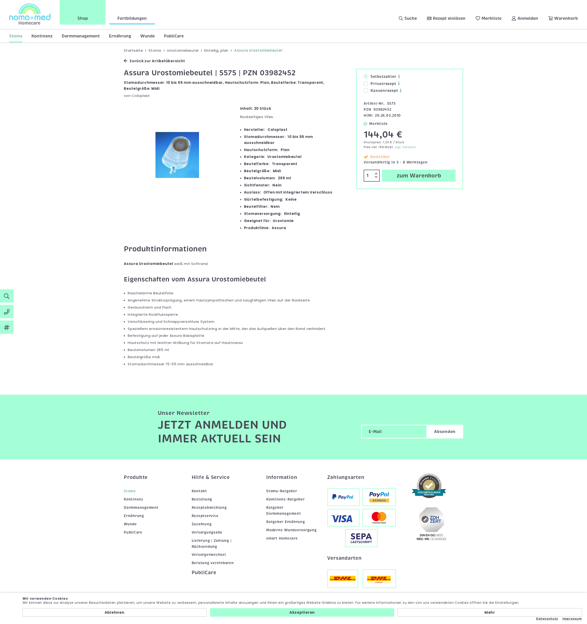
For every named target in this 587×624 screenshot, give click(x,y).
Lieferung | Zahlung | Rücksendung (212, 544)
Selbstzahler (383, 76)
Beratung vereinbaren (213, 563)
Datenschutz (547, 619)
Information (281, 477)
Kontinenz (42, 36)
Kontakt (199, 491)
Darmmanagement (81, 36)
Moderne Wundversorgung (291, 530)
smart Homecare (282, 538)
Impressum (572, 619)
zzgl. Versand (405, 147)
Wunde (147, 36)
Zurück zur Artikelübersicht (157, 61)
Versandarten (344, 558)
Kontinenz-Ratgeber (285, 499)
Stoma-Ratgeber (281, 491)
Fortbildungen (132, 18)
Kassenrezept (384, 90)
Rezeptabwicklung (209, 508)
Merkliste (378, 124)
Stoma (15, 36)
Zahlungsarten (345, 477)
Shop (83, 18)
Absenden (445, 431)
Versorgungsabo (207, 532)
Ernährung (120, 36)
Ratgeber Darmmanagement (283, 511)
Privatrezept (383, 84)
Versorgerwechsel (209, 555)
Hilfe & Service (211, 477)
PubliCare (174, 36)
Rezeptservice (205, 516)
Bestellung (202, 499)
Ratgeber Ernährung (285, 522)
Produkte (136, 477)
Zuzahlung (202, 524)
